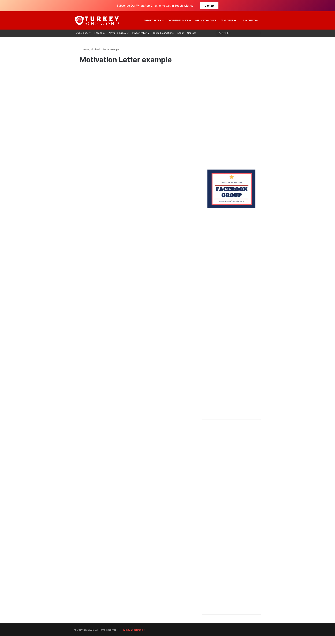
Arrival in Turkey (117, 32)
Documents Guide (178, 20)
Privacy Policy (139, 32)
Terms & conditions (163, 32)
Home (85, 49)
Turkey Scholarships (134, 629)
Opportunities (152, 20)
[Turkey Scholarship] (97, 20)
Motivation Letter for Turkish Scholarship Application (103, 95)
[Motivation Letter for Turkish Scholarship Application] (104, 129)
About (180, 32)
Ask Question (250, 20)
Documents (87, 83)
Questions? (82, 32)
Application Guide (205, 20)
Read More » (91, 166)
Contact (209, 5)
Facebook (99, 32)
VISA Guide (227, 20)
